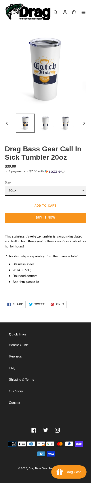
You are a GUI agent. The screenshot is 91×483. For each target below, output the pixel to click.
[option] (25, 123)
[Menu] (83, 12)
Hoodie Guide (18, 345)
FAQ (12, 368)
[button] (34, 171)
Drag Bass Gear (38, 468)
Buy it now (45, 217)
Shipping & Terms (21, 379)
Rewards (15, 356)
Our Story (16, 391)
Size (8, 182)
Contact (14, 402)
